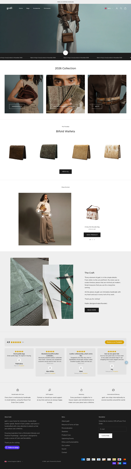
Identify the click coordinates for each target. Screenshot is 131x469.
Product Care (66, 435)
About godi (65, 421)
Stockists (65, 431)
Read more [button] (50, 363)
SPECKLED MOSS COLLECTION (64, 106)
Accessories (36, 8)
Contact (64, 452)
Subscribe (105, 436)
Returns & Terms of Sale (70, 425)
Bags (27, 8)
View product (92, 235)
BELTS (97, 106)
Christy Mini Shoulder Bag (92, 227)
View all (65, 172)
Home (21, 8)
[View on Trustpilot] (19, 360)
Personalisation (67, 428)
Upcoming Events (68, 438)
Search (64, 449)
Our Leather (66, 445)
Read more (91, 310)
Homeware (47, 8)
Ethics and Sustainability (70, 442)
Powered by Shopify (55, 461)
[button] (4, 362)
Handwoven (17, 106)
